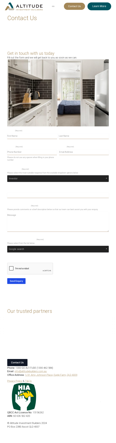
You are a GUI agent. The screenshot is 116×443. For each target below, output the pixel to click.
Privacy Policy (14, 380)
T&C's (28, 380)
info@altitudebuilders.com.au (31, 371)
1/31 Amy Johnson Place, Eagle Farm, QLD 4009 (51, 374)
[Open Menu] (53, 6)
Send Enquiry (16, 281)
